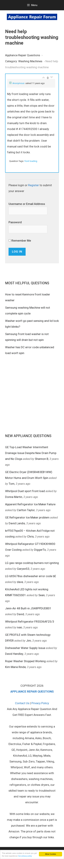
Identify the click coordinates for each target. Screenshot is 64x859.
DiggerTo (40, 549)
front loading (30, 161)
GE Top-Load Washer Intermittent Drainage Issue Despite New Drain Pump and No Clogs (30, 453)
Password (15, 222)
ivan (19, 627)
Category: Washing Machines (23, 61)
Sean (41, 595)
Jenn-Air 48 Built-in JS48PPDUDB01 (28, 608)
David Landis (17, 523)
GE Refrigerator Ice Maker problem (27, 517)
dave (20, 582)
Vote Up (43, 76)
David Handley (14, 653)
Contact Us (22, 703)
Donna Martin (13, 497)
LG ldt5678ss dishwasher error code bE (30, 576)
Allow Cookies (50, 854)
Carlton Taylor (26, 510)
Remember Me (21, 240)
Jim (28, 640)
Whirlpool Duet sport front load (25, 491)
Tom (12, 483)
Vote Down (51, 78)
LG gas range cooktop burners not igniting (32, 563)
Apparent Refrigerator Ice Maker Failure (30, 504)
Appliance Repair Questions (22, 55)
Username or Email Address (27, 204)
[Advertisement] (32, 394)
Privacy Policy (40, 703)
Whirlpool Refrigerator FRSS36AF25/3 (29, 621)
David (20, 614)
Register (33, 185)
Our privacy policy (25, 856)
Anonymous (18, 83)
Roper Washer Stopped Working (25, 661)
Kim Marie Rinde (15, 667)
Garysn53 (23, 568)
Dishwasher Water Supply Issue (25, 648)
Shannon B (41, 459)
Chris (30, 536)
